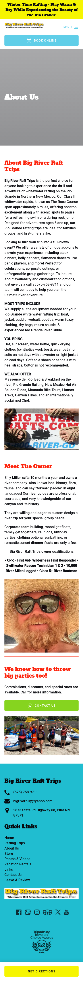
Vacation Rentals (17, 864)
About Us (11, 848)
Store (8, 854)
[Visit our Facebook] (18, 912)
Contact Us (12, 875)
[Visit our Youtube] (66, 912)
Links (8, 869)
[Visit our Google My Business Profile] (28, 912)
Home (9, 838)
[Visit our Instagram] (37, 912)
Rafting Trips (14, 843)
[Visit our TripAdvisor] (47, 912)
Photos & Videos (17, 859)
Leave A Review (17, 880)
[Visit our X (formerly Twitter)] (58, 912)
